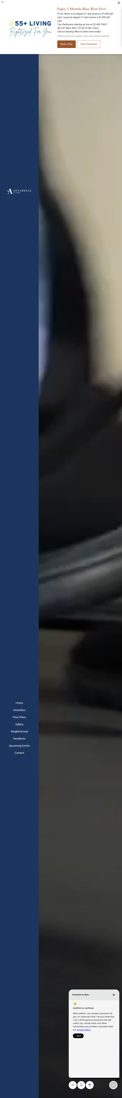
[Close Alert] (119, 3)
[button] (2, 1)
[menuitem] (19, 703)
